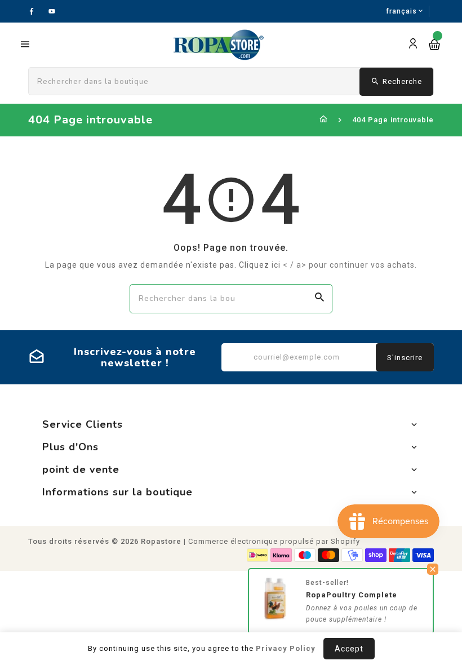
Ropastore (161, 541)
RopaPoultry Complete (351, 597)
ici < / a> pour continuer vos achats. (344, 264)
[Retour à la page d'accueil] (323, 120)
